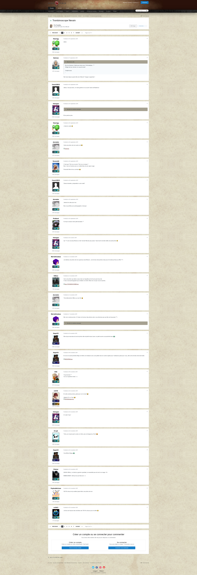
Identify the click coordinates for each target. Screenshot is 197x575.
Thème (101, 571)
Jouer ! (67, 11)
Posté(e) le (71, 38)
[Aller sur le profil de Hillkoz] (55, 281)
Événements (75, 11)
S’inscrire (144, 2)
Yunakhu (58, 25)
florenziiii (56, 161)
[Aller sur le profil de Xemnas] (55, 63)
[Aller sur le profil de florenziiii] (55, 166)
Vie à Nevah (66, 26)
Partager (133, 26)
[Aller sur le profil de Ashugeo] (55, 108)
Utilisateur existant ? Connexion (131, 2)
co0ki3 (55, 507)
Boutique (101, 11)
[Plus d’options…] (147, 38)
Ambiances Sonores (91, 11)
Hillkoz (56, 276)
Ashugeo (56, 103)
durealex (56, 142)
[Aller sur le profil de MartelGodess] (55, 261)
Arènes (82, 11)
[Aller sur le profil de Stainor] (55, 474)
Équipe (115, 11)
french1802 (56, 84)
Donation (108, 11)
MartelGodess (56, 257)
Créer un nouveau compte (75, 547)
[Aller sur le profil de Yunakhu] (51, 26)
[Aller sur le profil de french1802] (55, 89)
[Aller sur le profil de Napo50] (55, 338)
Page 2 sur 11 (88, 32)
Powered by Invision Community (98, 572)
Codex (67, 8)
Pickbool (56, 218)
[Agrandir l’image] (72, 126)
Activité (60, 8)
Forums (52, 8)
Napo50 (56, 333)
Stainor (55, 469)
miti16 (56, 391)
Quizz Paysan (59, 11)
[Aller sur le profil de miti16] (55, 396)
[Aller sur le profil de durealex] (55, 147)
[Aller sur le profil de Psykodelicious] (55, 493)
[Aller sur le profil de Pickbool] (55, 223)
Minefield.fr (51, 11)
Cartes (75, 8)
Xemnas (56, 58)
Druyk (56, 431)
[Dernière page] (82, 33)
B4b (56, 372)
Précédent (55, 32)
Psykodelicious (56, 488)
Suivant (78, 32)
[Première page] (50, 33)
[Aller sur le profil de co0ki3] (55, 512)
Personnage (84, 8)
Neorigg (56, 39)
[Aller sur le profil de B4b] (55, 376)
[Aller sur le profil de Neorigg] (55, 44)
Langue (95, 571)
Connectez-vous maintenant (121, 547)
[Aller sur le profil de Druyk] (55, 436)
